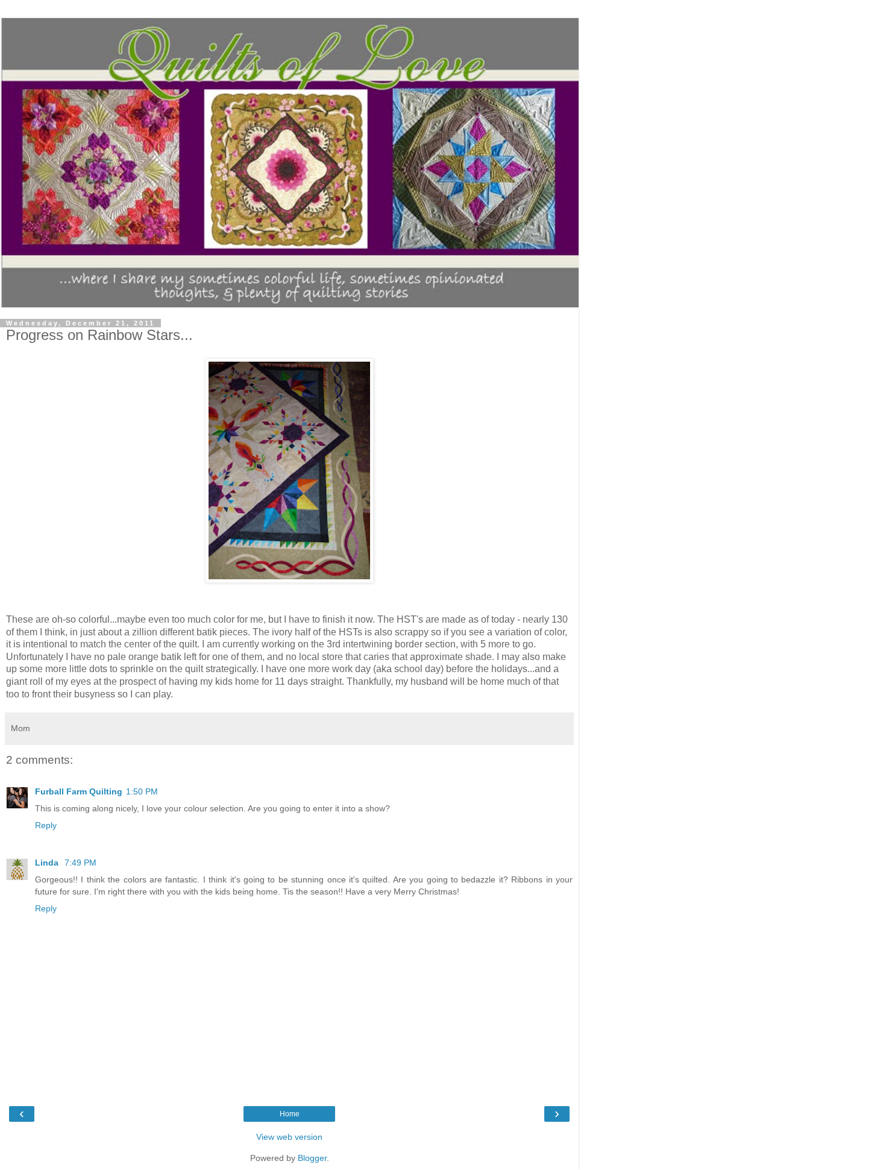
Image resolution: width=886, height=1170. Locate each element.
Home (290, 1114)
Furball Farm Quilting (78, 791)
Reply (46, 825)
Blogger (312, 1158)
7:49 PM (80, 862)
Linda (48, 862)
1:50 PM (142, 791)
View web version (289, 1137)
